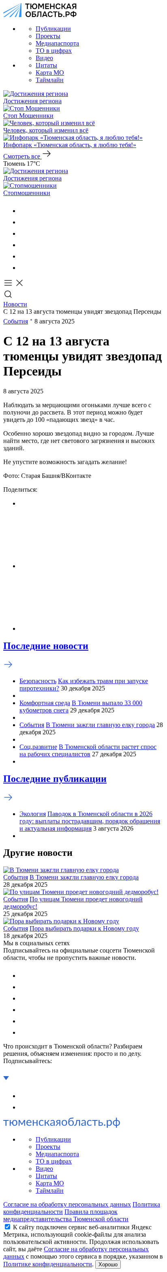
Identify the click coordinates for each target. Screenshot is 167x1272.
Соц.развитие (38, 746)
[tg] (24, 233)
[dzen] (24, 267)
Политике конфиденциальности (47, 1264)
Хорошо (108, 1264)
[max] (24, 244)
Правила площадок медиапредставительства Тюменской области (65, 1215)
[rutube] (24, 256)
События (15, 321)
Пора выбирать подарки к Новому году (84, 928)
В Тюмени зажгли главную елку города (100, 724)
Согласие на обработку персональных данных (67, 1204)
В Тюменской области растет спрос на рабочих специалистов (87, 750)
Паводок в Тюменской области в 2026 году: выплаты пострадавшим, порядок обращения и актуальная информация (89, 821)
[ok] (24, 222)
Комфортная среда (44, 702)
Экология (32, 813)
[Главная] (40, 14)
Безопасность (37, 680)
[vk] (24, 210)
